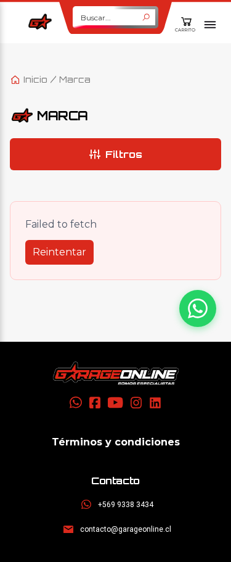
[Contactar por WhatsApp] (197, 308)
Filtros (123, 154)
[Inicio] (116, 373)
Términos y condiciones (116, 442)
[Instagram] (136, 402)
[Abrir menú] (210, 24)
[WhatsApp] (76, 402)
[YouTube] (115, 402)
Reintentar (59, 252)
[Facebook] (94, 402)
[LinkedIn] (155, 403)
